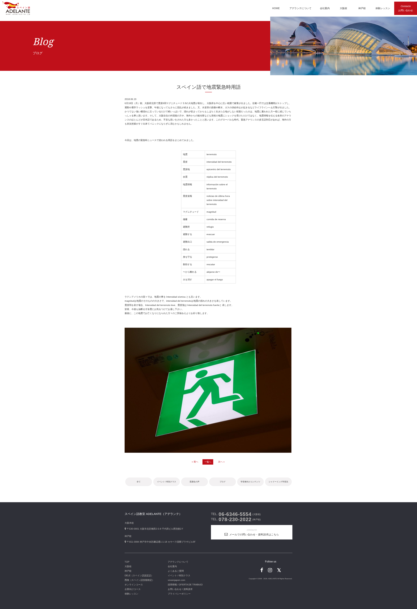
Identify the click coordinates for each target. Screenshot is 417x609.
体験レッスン (131, 593)
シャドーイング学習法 (278, 482)
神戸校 (128, 571)
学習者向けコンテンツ (250, 482)
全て (139, 482)
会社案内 (172, 566)
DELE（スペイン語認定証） (139, 575)
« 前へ (195, 461)
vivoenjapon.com (176, 580)
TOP (127, 561)
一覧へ (207, 462)
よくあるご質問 (176, 571)
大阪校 (128, 566)
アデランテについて (178, 561)
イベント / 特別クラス (166, 482)
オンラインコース (134, 584)
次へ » (221, 461)
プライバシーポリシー (179, 593)
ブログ (222, 482)
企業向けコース (133, 589)
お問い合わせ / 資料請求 (180, 589)
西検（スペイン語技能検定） (139, 580)
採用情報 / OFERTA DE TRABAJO (185, 584)
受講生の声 (194, 482)
